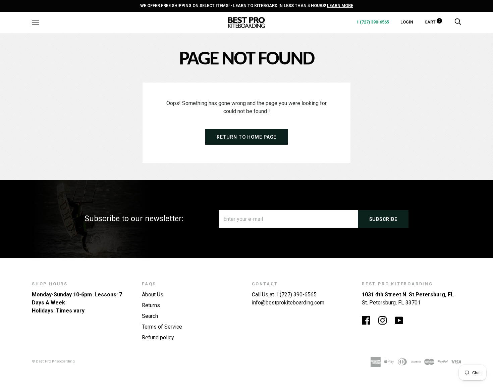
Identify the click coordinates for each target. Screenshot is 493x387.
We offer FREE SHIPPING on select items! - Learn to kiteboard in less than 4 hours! (246, 5)
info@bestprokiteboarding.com (288, 302)
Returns (151, 305)
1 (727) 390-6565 (373, 22)
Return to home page (246, 137)
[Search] (457, 22)
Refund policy (158, 337)
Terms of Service (162, 327)
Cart (432, 22)
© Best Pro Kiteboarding (53, 361)
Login (406, 22)
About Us (152, 294)
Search (150, 316)
